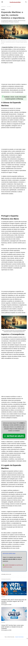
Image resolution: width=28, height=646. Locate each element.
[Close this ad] (27, 639)
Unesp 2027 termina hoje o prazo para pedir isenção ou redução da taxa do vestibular (12, 627)
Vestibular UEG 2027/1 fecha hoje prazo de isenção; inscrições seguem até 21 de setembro (13, 601)
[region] (11, 74)
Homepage (3, 6)
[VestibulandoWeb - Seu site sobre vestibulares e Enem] (15, 2)
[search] (26, 2)
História (9, 6)
